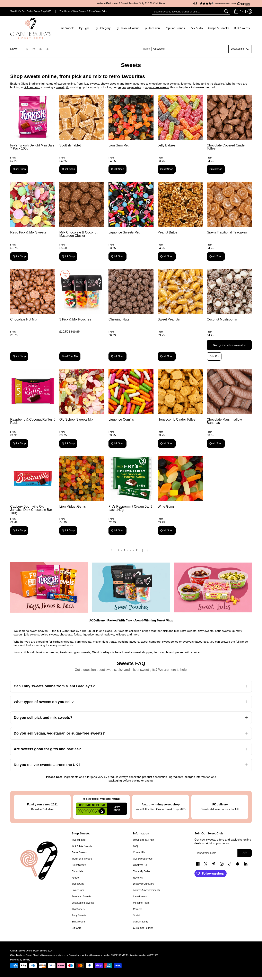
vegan (122, 87)
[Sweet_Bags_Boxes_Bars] (49, 587)
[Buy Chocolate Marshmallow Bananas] (229, 391)
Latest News (140, 896)
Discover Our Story (143, 883)
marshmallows (104, 634)
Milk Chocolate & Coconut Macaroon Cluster (78, 234)
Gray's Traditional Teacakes (227, 232)
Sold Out (214, 356)
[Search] (226, 11)
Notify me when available (229, 345)
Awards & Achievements (146, 890)
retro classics (215, 83)
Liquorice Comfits (121, 419)
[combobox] (187, 11)
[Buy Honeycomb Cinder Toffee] (180, 391)
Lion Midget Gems (72, 506)
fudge (196, 83)
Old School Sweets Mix (76, 419)
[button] (220, 3)
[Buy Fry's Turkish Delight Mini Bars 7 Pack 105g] (32, 117)
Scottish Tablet (70, 145)
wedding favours (128, 641)
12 (27, 49)
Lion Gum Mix (118, 145)
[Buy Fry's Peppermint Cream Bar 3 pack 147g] (131, 478)
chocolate (155, 83)
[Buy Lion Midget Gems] (81, 478)
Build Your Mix (70, 356)
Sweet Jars (78, 890)
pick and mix (32, 87)
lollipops (121, 634)
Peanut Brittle (167, 232)
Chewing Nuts (118, 319)
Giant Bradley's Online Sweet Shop (27, 950)
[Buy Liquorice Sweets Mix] (131, 204)
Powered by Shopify (20, 959)
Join (244, 852)
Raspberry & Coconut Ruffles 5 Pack (32, 421)
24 (34, 49)
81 (137, 550)
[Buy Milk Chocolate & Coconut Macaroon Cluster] (81, 204)
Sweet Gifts (78, 883)
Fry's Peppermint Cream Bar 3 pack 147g (130, 508)
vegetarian (134, 87)
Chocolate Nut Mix (23, 319)
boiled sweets (49, 634)
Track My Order (141, 871)
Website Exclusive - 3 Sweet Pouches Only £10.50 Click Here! (131, 3)
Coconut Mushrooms (222, 319)
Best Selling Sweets (83, 902)
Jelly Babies (166, 145)
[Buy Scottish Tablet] (81, 117)
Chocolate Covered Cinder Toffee (226, 147)
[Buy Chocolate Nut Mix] (32, 291)
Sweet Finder (79, 840)
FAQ (135, 846)
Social (136, 915)
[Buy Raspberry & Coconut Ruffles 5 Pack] (32, 391)
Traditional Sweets (82, 858)
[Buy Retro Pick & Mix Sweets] (32, 204)
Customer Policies (143, 928)
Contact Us (139, 852)
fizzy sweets (91, 83)
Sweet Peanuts (169, 319)
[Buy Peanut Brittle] (180, 204)
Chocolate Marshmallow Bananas (224, 421)
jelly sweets (31, 634)
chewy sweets (110, 83)
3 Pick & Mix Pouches (75, 319)
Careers (137, 909)
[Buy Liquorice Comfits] (131, 391)
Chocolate (77, 871)
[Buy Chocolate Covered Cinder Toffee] (229, 117)
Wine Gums (166, 506)
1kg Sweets (78, 909)
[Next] (148, 550)
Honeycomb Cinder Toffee (176, 419)
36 (41, 49)
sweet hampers (150, 641)
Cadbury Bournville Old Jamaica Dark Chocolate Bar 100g (31, 510)
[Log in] (250, 11)
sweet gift (62, 87)
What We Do (140, 865)
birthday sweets (63, 641)
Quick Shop (19, 169)
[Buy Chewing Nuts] (131, 291)
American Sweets (81, 896)
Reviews (138, 877)
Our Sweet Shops (142, 858)
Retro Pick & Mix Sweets (28, 232)
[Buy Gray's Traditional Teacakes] (229, 204)
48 (47, 49)
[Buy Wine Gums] (180, 478)
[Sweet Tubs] (213, 587)
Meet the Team (141, 902)
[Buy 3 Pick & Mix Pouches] (81, 291)
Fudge (75, 877)
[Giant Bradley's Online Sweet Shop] (30, 28)
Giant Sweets (79, 865)
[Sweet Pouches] (131, 587)
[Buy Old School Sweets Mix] (81, 391)
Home (146, 48)
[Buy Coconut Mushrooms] (229, 291)
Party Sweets (79, 915)
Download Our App (143, 840)
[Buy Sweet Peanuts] (180, 291)
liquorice (186, 83)
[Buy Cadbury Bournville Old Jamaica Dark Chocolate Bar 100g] (32, 478)
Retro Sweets (79, 852)
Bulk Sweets (78, 921)
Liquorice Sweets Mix (124, 232)
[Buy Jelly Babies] (180, 117)
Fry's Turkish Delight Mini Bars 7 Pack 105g (32, 147)
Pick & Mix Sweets (82, 846)
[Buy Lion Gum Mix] (131, 117)
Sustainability (140, 921)
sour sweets (171, 83)
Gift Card (76, 928)
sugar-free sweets (157, 87)
